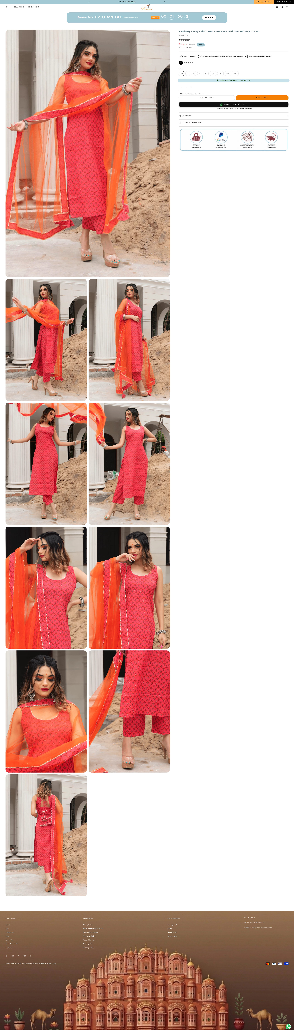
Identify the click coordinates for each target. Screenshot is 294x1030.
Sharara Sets (172, 936)
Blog (7, 936)
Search (8, 925)
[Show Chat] (289, 1026)
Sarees (170, 929)
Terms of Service (88, 940)
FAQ (7, 929)
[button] (233, 63)
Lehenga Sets (172, 925)
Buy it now (262, 98)
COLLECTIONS (19, 7)
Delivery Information (90, 932)
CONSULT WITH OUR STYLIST (235, 104)
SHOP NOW (209, 17)
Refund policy (88, 944)
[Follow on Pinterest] (18, 956)
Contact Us (10, 932)
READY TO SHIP (33, 7)
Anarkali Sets (172, 932)
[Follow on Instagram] (12, 956)
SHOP (7, 7)
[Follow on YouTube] (24, 956)
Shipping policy (88, 948)
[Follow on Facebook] (7, 956)
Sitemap (8, 948)
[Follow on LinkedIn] (30, 956)
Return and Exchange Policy (93, 929)
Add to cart (207, 98)
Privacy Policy (88, 925)
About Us (9, 940)
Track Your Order (12, 944)
